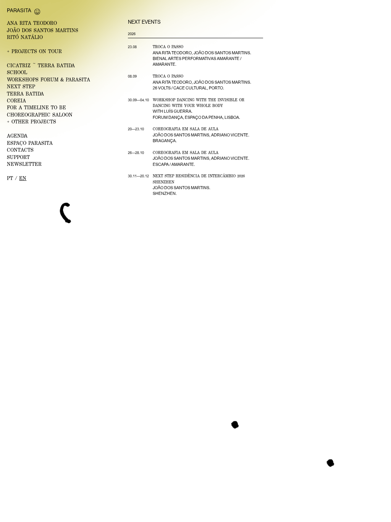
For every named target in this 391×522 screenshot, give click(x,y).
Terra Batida (25, 94)
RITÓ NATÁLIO (25, 37)
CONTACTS (20, 150)
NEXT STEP (21, 86)
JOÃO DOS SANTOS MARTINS (42, 30)
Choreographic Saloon (40, 115)
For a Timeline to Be (36, 107)
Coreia (16, 101)
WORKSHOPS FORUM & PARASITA (48, 80)
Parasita (19, 10)
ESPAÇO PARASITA (30, 143)
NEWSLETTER (24, 164)
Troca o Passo (168, 46)
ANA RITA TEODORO (32, 23)
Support (18, 157)
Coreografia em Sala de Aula (185, 128)
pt (10, 178)
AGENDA (17, 136)
